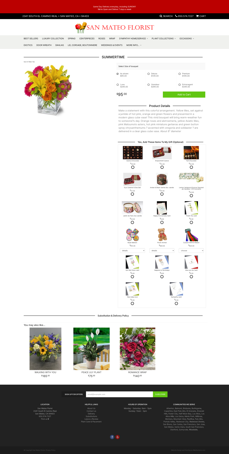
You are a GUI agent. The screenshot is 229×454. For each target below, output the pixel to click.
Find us (44, 419)
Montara (168, 419)
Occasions (186, 38)
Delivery (91, 413)
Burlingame (196, 408)
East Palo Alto (180, 411)
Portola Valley (169, 421)
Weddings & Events (111, 45)
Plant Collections (163, 38)
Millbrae (198, 416)
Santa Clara (180, 427)
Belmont (178, 408)
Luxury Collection (53, 38)
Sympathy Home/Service (132, 38)
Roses (101, 38)
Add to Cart (184, 94)
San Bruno (167, 424)
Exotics (28, 45)
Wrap (112, 38)
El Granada (191, 411)
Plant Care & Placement (91, 421)
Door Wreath (43, 45)
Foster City (173, 413)
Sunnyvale (183, 429)
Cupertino (168, 411)
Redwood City (182, 421)
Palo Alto (198, 419)
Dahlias (59, 45)
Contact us (91, 411)
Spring (71, 38)
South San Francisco (194, 427)
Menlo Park (189, 416)
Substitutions (91, 416)
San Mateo (168, 427)
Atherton (170, 408)
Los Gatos (179, 416)
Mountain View (179, 419)
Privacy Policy (50, 450)
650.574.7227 (185, 16)
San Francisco (189, 424)
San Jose (201, 424)
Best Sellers (31, 38)
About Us (91, 408)
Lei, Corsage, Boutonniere (82, 45)
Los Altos (196, 413)
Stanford (174, 429)
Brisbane (187, 408)
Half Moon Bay (185, 413)
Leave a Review (91, 419)
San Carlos (177, 424)
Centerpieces (86, 38)
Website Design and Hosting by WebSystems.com (188, 450)
